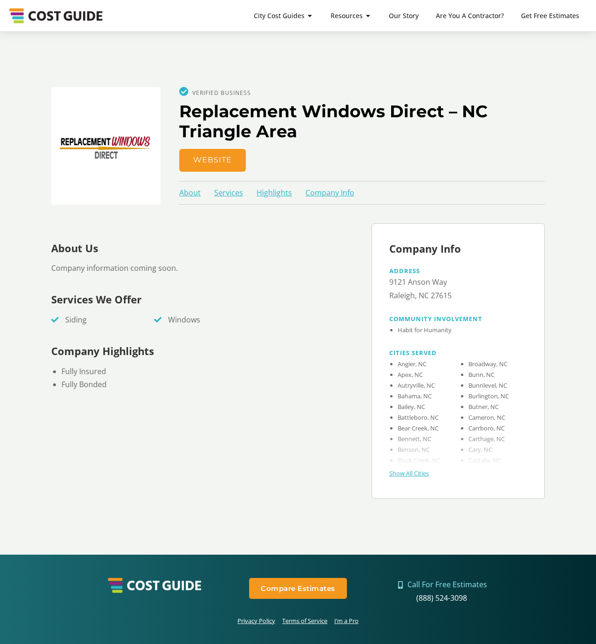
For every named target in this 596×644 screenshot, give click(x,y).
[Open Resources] (368, 15)
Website (212, 159)
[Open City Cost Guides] (310, 15)
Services (228, 193)
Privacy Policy (256, 621)
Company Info (329, 193)
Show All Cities (409, 473)
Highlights (274, 193)
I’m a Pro (346, 621)
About (190, 193)
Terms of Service (304, 621)
